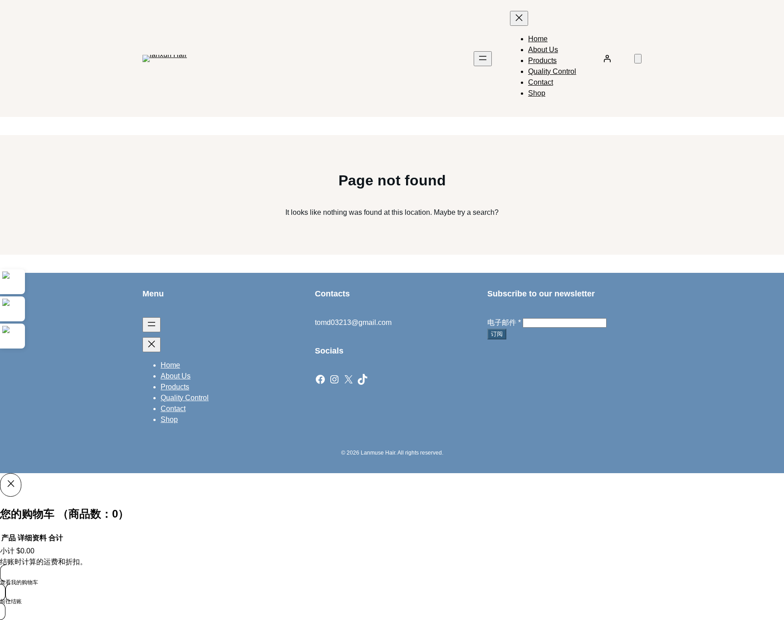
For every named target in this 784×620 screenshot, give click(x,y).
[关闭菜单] (519, 18)
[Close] (10, 485)
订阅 (497, 333)
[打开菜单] (483, 58)
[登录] (607, 58)
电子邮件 (504, 322)
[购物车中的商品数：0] (638, 58)
